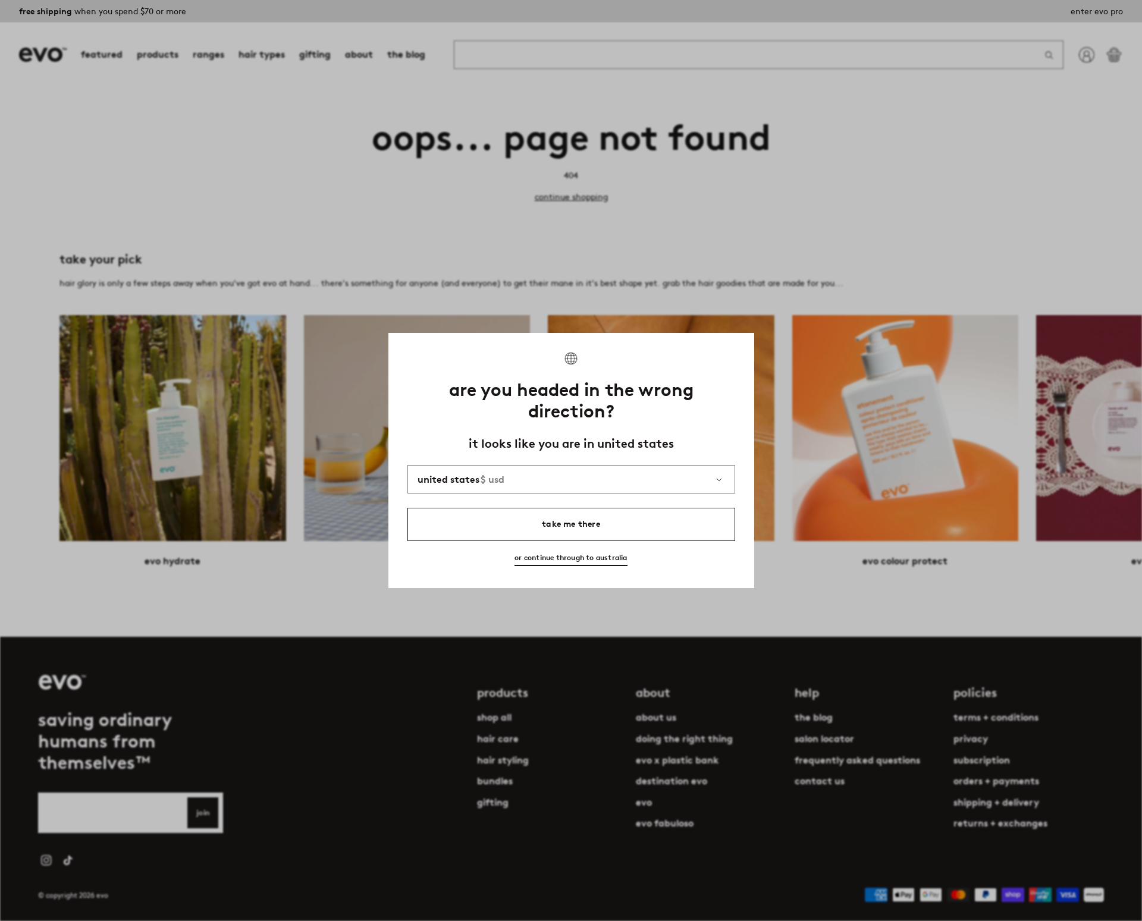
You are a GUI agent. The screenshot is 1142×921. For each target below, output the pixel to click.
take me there (571, 524)
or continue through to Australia (570, 557)
